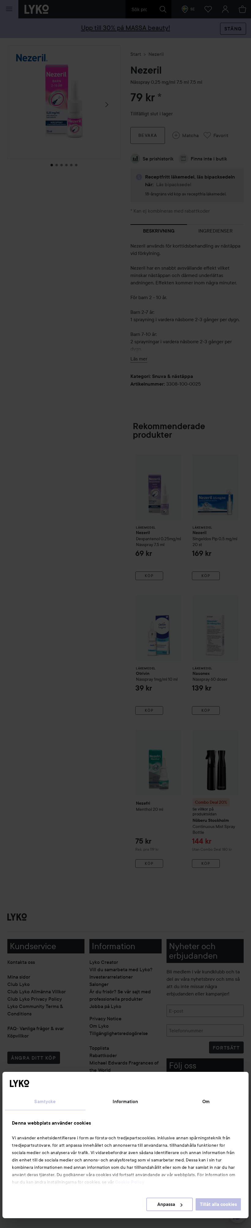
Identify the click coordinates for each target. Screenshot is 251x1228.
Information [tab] (125, 1101)
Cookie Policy (129, 1182)
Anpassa (166, 1204)
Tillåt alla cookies (218, 1204)
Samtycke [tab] (45, 1101)
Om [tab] (206, 1101)
